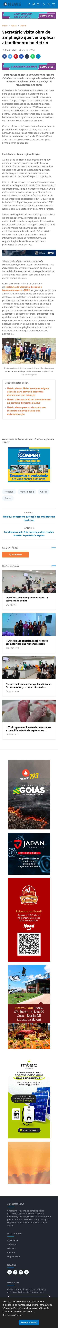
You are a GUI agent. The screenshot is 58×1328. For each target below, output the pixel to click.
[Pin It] (16, 56)
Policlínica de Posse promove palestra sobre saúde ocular (27, 599)
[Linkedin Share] (21, 56)
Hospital (9, 491)
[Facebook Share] (4, 56)
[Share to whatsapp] (32, 56)
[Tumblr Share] (27, 56)
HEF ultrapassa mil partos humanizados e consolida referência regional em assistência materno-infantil (28, 730)
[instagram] (33, 4)
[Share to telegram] (38, 56)
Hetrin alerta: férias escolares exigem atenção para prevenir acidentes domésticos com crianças (28, 392)
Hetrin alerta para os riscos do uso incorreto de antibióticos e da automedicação (26, 411)
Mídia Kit (11, 1248)
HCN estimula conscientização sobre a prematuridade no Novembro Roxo (27, 642)
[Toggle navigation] (53, 4)
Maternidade (27, 491)
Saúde (8, 498)
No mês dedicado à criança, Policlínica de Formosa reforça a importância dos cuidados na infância (29, 687)
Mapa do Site (13, 1256)
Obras (43, 491)
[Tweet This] (10, 56)
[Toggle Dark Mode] (44, 4)
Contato (11, 1252)
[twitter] (26, 1272)
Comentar (17, 554)
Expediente (12, 1240)
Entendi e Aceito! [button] (29, 1322)
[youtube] (38, 4)
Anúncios (11, 1244)
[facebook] (29, 4)
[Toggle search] (48, 4)
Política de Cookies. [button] (13, 1315)
